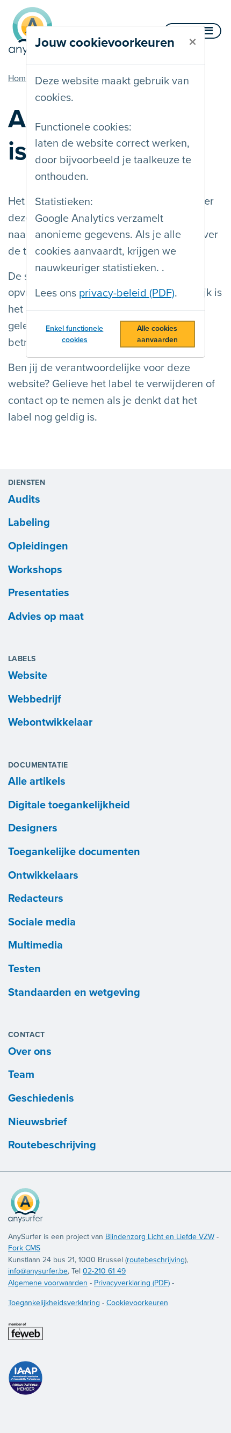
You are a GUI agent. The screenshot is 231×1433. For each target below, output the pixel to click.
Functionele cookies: (83, 127)
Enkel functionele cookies (74, 334)
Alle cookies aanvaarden (157, 334)
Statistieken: (64, 202)
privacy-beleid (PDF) (127, 293)
